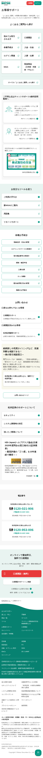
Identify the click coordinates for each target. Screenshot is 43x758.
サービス (24, 618)
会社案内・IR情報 (7, 634)
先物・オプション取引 (9, 648)
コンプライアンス (7, 694)
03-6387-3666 (24, 533)
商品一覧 (4, 618)
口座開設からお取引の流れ (20, 589)
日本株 (4, 641)
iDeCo (4, 651)
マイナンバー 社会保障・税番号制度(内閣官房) (17, 668)
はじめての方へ (7, 611)
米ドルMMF (25, 651)
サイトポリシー (27, 700)
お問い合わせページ (22, 395)
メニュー (38, 754)
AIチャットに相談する (28, 118)
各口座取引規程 (7, 682)
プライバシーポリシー (9, 705)
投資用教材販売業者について (31, 691)
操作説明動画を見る (28, 172)
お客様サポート (7, 627)
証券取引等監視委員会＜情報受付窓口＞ (15, 665)
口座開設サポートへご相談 (21, 582)
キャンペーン (6, 630)
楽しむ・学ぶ (6, 614)
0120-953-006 (24, 530)
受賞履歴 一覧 (30, 476)
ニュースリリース (27, 630)
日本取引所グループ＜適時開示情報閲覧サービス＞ (18, 661)
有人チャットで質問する (27, 138)
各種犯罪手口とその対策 (30, 682)
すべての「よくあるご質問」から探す (21, 82)
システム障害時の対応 (9, 691)
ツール (4, 621)
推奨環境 (24, 705)
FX (22, 645)
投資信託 (4, 645)
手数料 (24, 614)
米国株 (24, 641)
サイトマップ (6, 655)
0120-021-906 (24, 508)
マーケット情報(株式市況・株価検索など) (31, 622)
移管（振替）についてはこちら (20, 592)
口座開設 (30, 3)
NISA (23, 648)
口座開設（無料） (21, 574)
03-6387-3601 (24, 512)
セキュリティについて (9, 685)
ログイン (37, 3)
